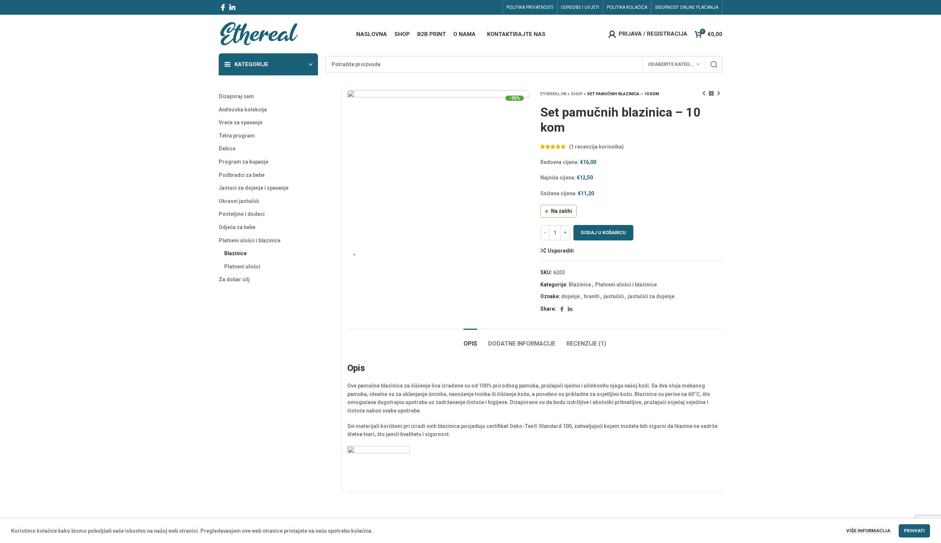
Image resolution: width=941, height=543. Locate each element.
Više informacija (868, 530)
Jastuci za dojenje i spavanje (254, 188)
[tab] (470, 340)
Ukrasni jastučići (239, 201)
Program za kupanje (243, 162)
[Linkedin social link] (232, 7)
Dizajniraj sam (236, 96)
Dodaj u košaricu (603, 232)
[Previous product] (704, 93)
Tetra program (237, 136)
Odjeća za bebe (237, 227)
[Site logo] (258, 33)
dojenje (570, 296)
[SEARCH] (713, 64)
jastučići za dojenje (651, 296)
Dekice (227, 148)
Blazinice (580, 284)
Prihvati (914, 530)
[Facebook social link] (223, 7)
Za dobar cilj (234, 279)
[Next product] (718, 93)
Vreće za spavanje (240, 122)
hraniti (592, 296)
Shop (577, 94)
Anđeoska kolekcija (243, 109)
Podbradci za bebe (242, 175)
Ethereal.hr (553, 94)
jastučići (614, 296)
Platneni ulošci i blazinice (626, 284)
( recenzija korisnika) (596, 147)
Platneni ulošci (242, 266)
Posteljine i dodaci (242, 214)
